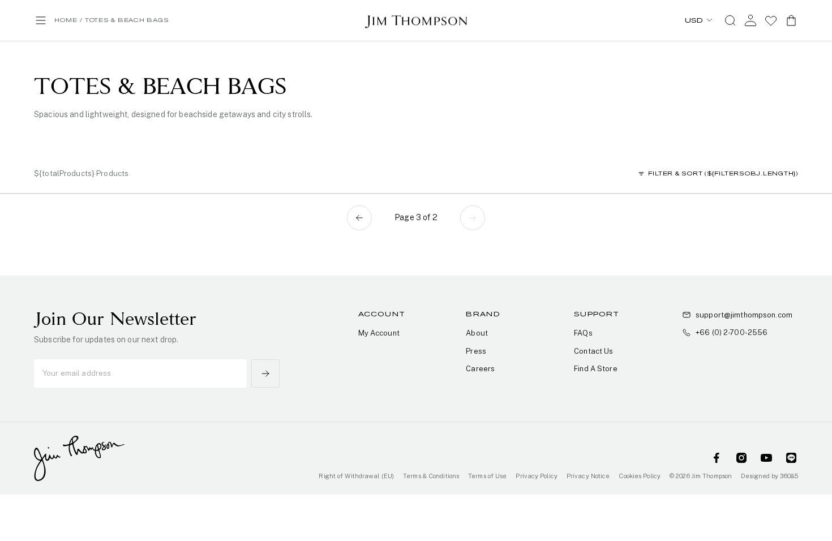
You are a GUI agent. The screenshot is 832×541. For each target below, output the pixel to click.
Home (66, 20)
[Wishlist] (771, 20)
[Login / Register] (750, 20)
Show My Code (416, 338)
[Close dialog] (571, 172)
